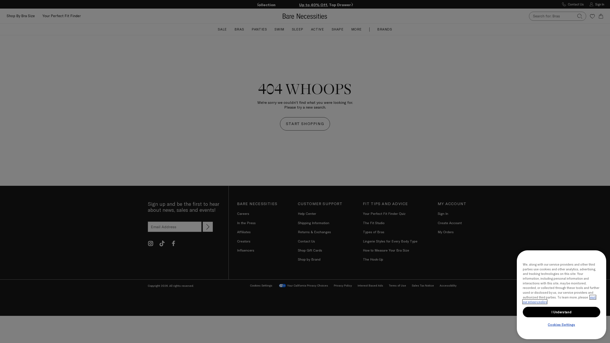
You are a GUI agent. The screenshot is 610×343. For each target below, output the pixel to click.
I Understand (562, 312)
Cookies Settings (561, 325)
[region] (561, 294)
